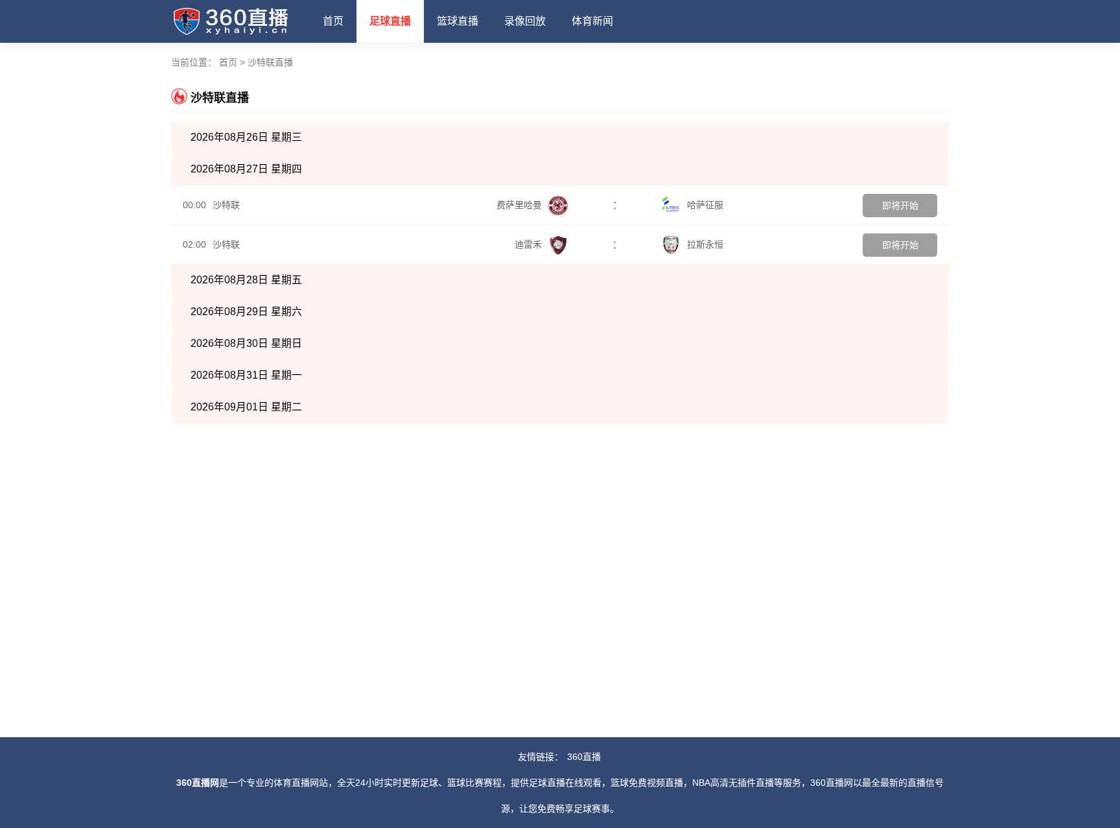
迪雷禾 (528, 244)
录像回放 (525, 21)
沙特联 (226, 205)
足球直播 (390, 21)
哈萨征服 (705, 205)
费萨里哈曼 (519, 205)
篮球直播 (457, 21)
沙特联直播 (270, 62)
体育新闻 (592, 21)
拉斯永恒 (705, 244)
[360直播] (240, 18)
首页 (333, 21)
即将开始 (900, 205)
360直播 (584, 756)
